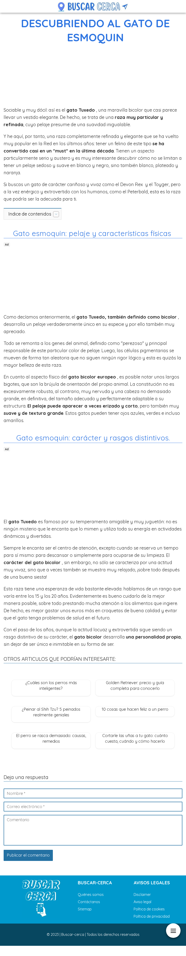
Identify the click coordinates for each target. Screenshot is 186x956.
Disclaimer (142, 894)
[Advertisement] (93, 76)
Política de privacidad (152, 916)
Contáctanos (89, 901)
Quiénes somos (91, 894)
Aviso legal (142, 901)
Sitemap (85, 909)
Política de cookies (149, 909)
